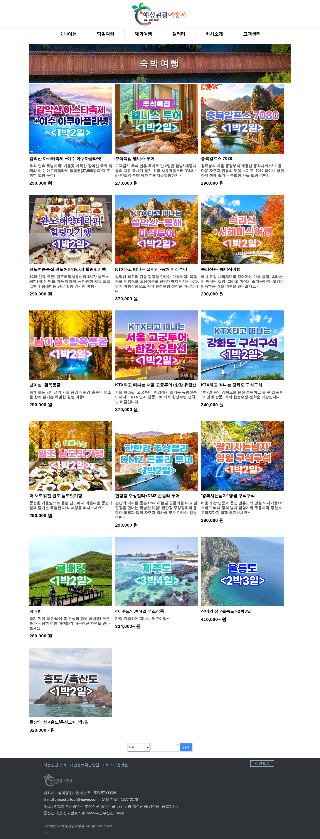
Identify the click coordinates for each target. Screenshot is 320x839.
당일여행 (105, 33)
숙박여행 (68, 33)
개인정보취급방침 (84, 765)
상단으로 (262, 763)
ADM (46, 833)
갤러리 (178, 33)
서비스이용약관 (115, 765)
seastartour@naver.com (78, 800)
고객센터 (252, 33)
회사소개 (214, 33)
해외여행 (143, 33)
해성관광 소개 (55, 765)
